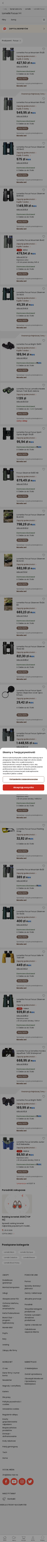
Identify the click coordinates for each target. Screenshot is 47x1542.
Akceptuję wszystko (23, 787)
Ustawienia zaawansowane (23, 779)
